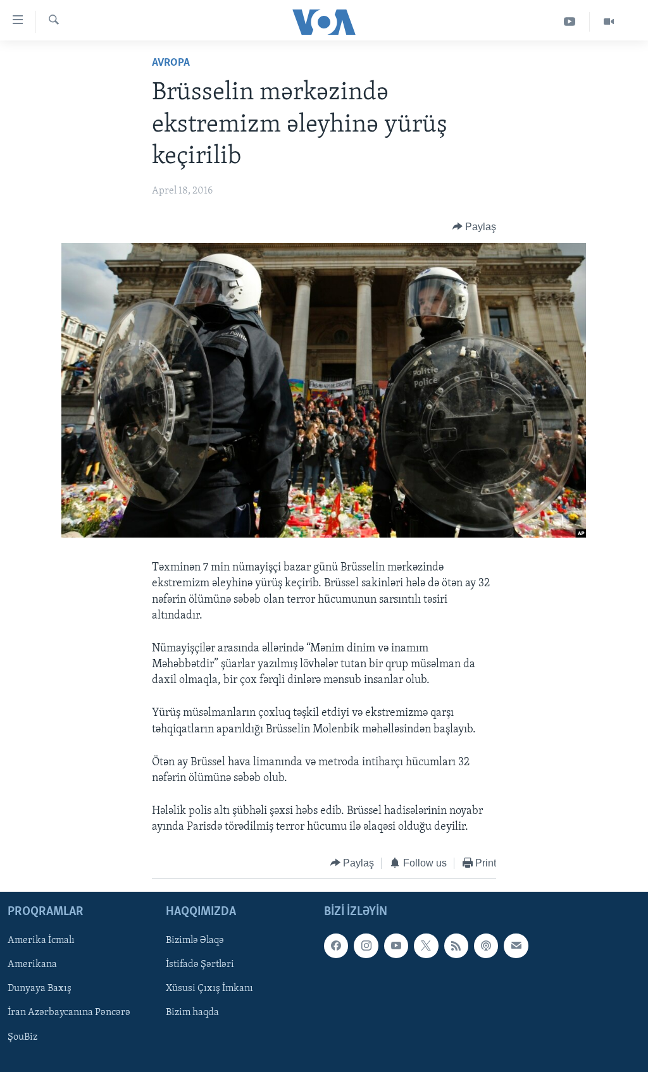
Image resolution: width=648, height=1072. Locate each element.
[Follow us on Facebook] (336, 945)
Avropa (171, 63)
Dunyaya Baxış (40, 989)
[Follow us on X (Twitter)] (426, 945)
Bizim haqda (192, 1013)
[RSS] (456, 945)
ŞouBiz (22, 1037)
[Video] (609, 22)
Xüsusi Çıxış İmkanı (209, 989)
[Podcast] (486, 945)
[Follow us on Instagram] (366, 945)
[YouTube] (570, 22)
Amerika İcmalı (41, 940)
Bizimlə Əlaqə (195, 940)
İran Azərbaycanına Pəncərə (69, 1013)
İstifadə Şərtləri (200, 965)
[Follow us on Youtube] (396, 945)
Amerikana (32, 965)
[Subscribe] (516, 945)
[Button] (474, 227)
